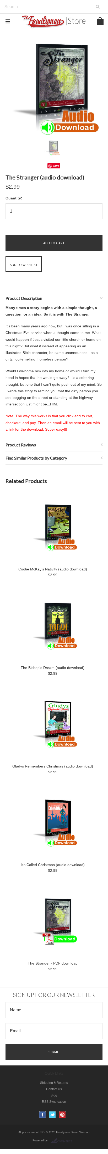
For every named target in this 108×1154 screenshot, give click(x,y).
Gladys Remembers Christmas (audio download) (52, 766)
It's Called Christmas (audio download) (53, 865)
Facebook (42, 1114)
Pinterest (62, 1114)
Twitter (52, 1114)
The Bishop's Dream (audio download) (52, 668)
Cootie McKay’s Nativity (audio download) (52, 569)
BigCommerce (62, 1140)
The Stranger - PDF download (53, 963)
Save (56, 166)
